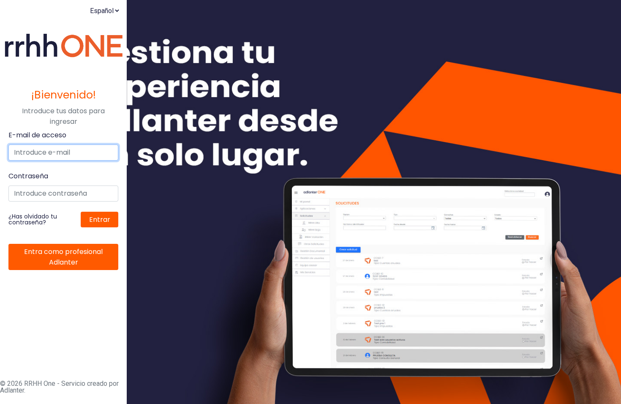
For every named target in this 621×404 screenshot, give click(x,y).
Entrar (99, 219)
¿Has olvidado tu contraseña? (32, 219)
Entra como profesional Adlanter (63, 257)
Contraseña (28, 176)
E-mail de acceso (37, 135)
